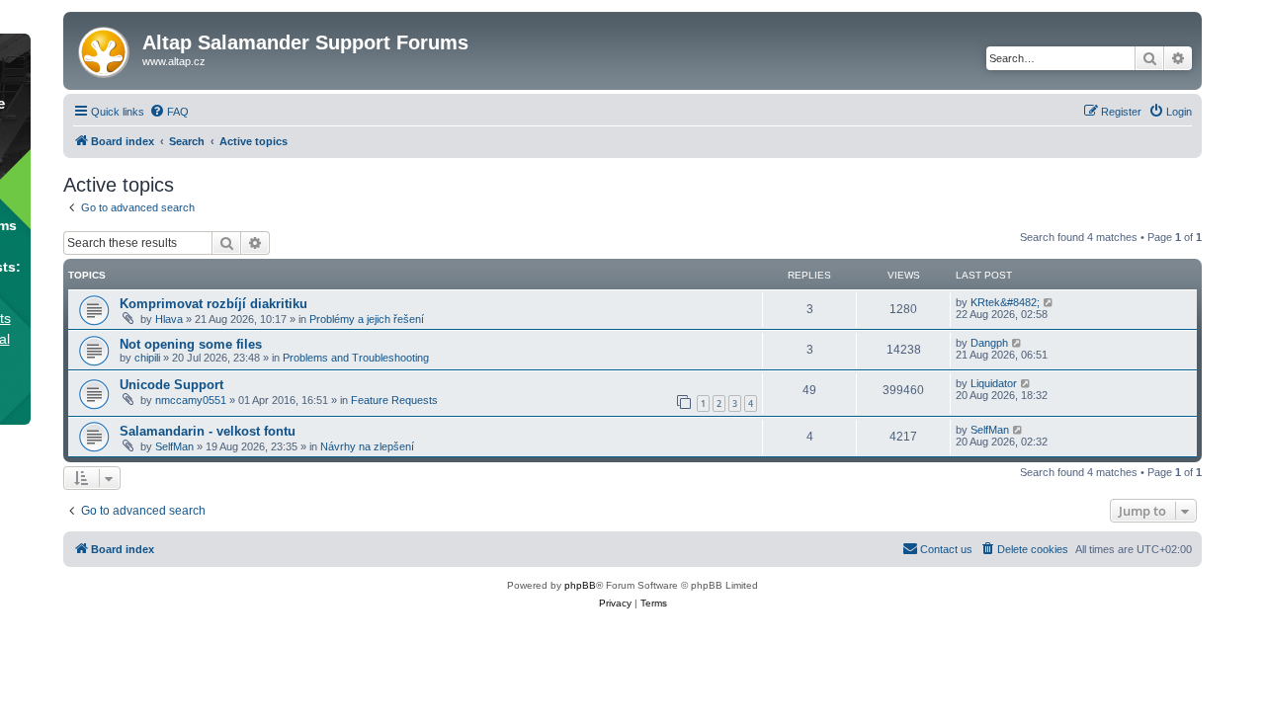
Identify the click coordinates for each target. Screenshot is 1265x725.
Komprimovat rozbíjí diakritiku (213, 303)
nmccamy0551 (190, 400)
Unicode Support (171, 384)
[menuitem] (169, 111)
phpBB (580, 585)
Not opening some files (191, 344)
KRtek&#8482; (1005, 302)
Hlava (169, 319)
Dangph (989, 343)
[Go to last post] (1049, 302)
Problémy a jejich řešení (366, 319)
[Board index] (105, 48)
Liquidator (993, 383)
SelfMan (174, 446)
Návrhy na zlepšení (367, 446)
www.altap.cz (174, 61)
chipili (147, 357)
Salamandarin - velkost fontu (207, 431)
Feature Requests (394, 400)
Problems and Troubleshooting (356, 357)
